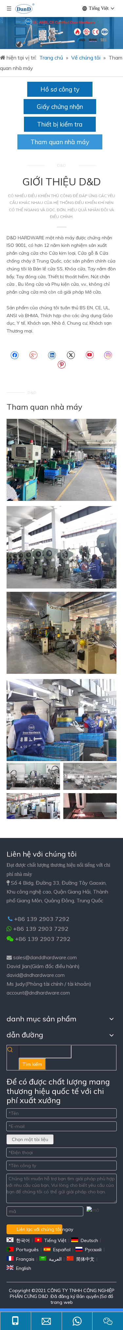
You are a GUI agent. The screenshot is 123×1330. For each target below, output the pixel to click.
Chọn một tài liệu (30, 1139)
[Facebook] (14, 355)
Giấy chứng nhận (60, 107)
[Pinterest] (61, 364)
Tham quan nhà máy (60, 142)
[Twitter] (71, 355)
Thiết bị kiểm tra (60, 124)
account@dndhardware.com (38, 993)
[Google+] (33, 355)
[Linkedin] (52, 355)
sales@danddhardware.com (45, 957)
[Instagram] (108, 355)
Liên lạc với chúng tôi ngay (39, 1229)
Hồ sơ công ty (59, 89)
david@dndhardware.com (36, 975)
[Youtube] (89, 355)
